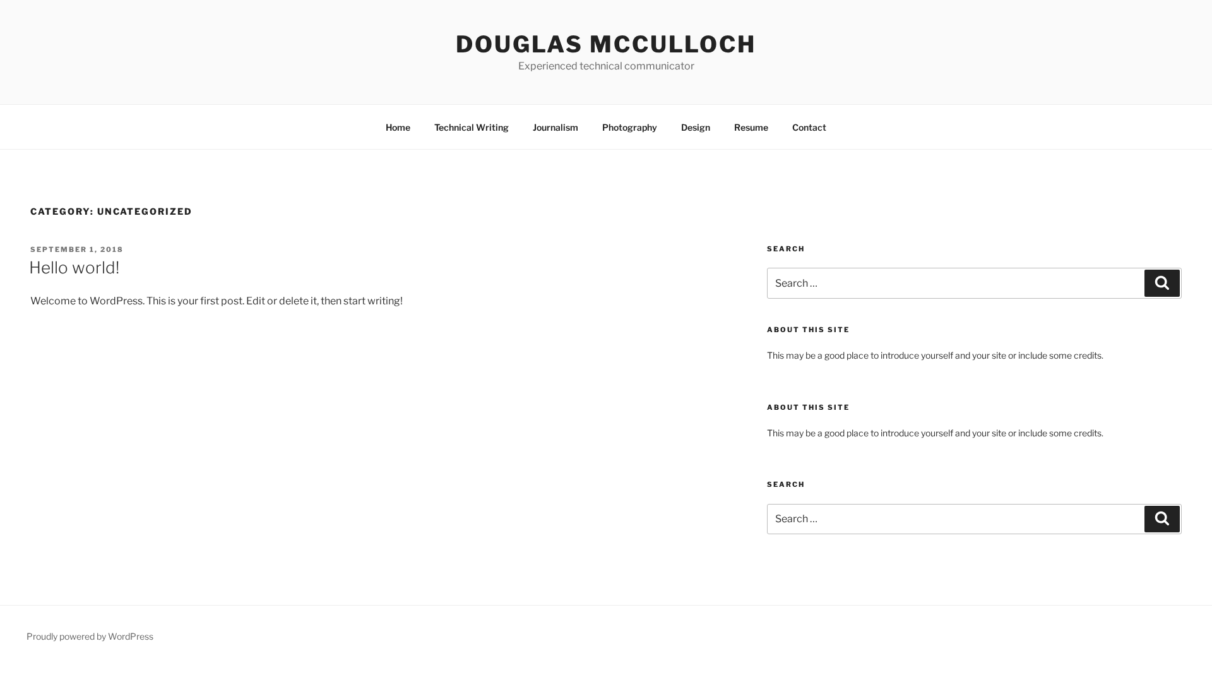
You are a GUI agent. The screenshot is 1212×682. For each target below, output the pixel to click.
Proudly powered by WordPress (90, 636)
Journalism (555, 127)
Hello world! (74, 267)
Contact (809, 127)
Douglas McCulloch (606, 44)
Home (398, 127)
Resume (751, 127)
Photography (629, 127)
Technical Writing (471, 127)
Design (695, 127)
